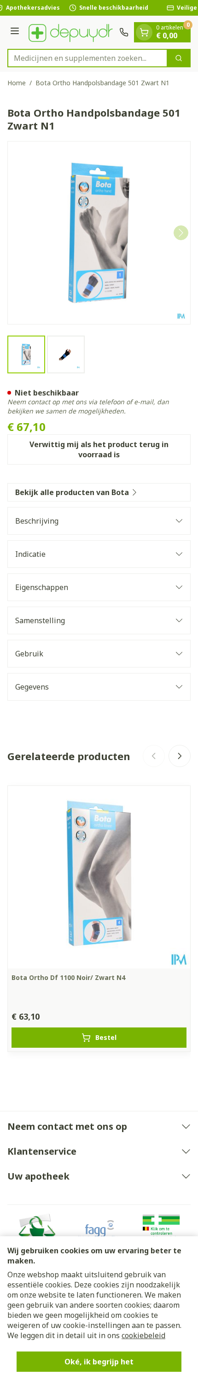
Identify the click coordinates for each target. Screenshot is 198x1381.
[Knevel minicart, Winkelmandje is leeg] (144, 32)
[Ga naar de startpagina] (71, 32)
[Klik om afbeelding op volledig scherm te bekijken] (99, 233)
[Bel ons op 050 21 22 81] (123, 32)
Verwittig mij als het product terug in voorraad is (99, 449)
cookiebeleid (143, 1335)
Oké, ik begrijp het (99, 1362)
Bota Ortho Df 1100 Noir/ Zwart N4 (68, 977)
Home (16, 82)
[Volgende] (181, 232)
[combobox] (87, 58)
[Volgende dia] (180, 756)
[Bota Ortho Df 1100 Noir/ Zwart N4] (99, 877)
